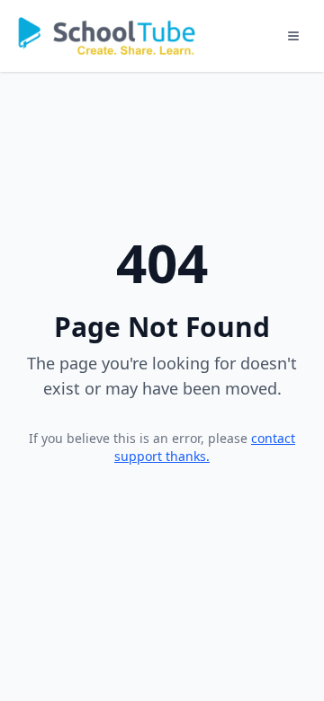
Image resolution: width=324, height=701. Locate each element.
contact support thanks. (204, 447)
